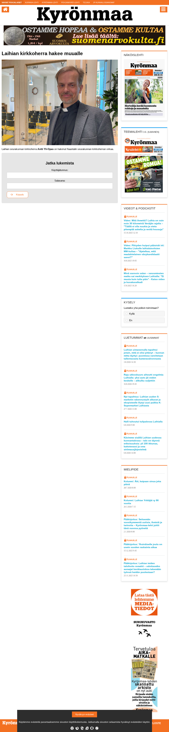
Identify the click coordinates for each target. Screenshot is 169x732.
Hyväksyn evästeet (84, 714)
